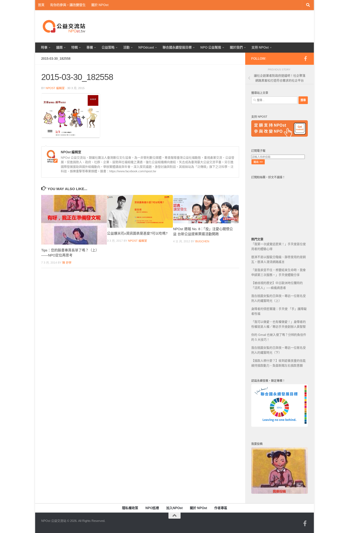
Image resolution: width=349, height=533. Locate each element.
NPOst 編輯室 (55, 88)
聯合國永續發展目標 (177, 47)
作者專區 (220, 508)
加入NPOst (174, 508)
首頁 (41, 5)
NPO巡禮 (152, 508)
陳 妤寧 (66, 262)
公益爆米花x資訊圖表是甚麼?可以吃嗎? (137, 233)
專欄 (89, 47)
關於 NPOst (99, 5)
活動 (126, 47)
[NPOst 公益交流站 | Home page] (64, 26)
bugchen (202, 241)
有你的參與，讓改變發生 (68, 5)
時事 (44, 47)
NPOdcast (146, 47)
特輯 (74, 47)
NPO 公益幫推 (210, 47)
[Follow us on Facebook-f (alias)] (305, 58)
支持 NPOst (260, 47)
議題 (59, 47)
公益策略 (108, 47)
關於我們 (236, 47)
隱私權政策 (130, 508)
